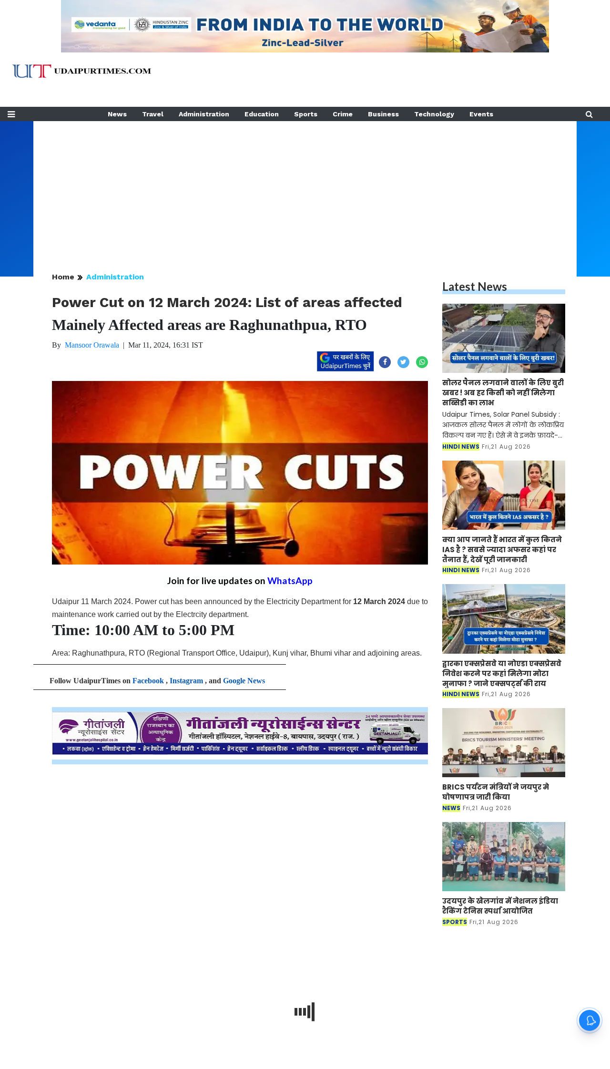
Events (481, 114)
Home (63, 276)
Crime (343, 114)
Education (261, 114)
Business (383, 114)
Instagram (186, 681)
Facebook (148, 681)
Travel (152, 114)
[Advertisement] (305, 188)
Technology (434, 114)
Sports (305, 114)
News (117, 114)
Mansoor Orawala (92, 345)
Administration (204, 114)
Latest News (474, 286)
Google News (244, 681)
